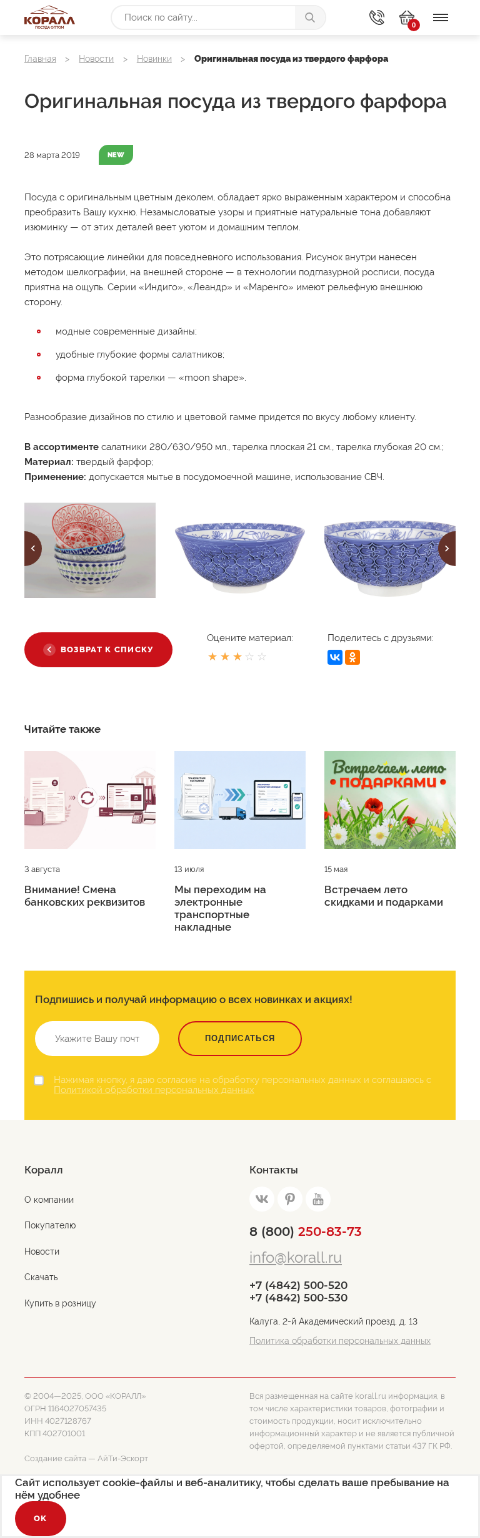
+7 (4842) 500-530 (298, 1297)
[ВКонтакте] (335, 657)
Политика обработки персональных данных (340, 1341)
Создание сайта (55, 1458)
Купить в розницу (60, 1303)
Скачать (41, 1277)
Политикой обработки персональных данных (154, 1089)
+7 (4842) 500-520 (298, 1285)
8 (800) (305, 1231)
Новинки (154, 59)
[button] (33, 548)
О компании (49, 1200)
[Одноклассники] (352, 657)
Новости (96, 59)
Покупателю (50, 1225)
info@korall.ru (295, 1257)
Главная (40, 59)
